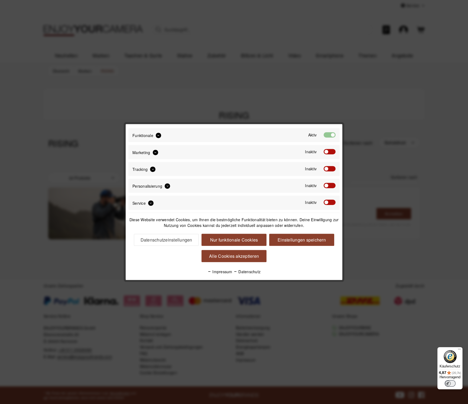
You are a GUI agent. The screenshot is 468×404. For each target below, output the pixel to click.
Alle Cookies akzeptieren (234, 256)
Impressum (221, 271)
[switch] (450, 383)
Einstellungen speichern (302, 240)
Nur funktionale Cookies (234, 240)
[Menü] (459, 350)
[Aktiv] (330, 135)
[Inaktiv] (330, 152)
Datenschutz (249, 271)
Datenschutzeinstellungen (166, 240)
